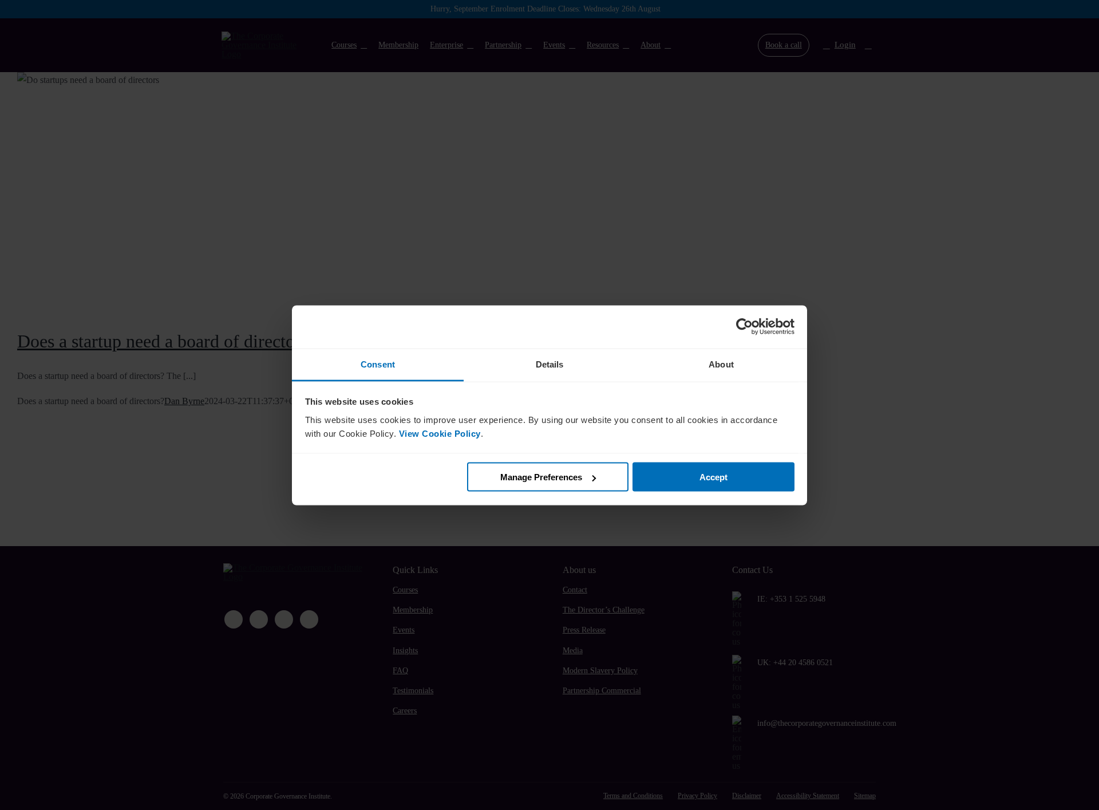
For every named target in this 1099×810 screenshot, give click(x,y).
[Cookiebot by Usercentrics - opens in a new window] (744, 326)
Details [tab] (550, 364)
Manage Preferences (541, 477)
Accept (713, 477)
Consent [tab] (378, 364)
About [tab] (721, 364)
